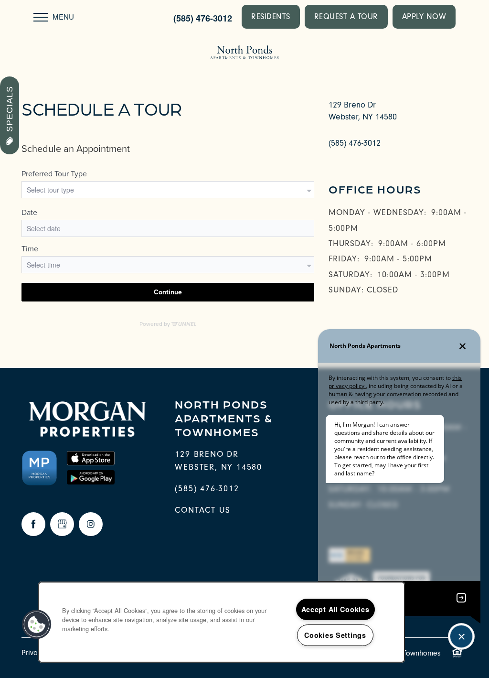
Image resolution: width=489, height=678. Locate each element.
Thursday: (351, 243)
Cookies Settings (335, 635)
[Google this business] (62, 524)
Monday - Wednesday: (377, 212)
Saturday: (350, 274)
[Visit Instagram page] (91, 524)
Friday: (344, 259)
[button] (271, 17)
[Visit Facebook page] (33, 524)
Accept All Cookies (335, 609)
